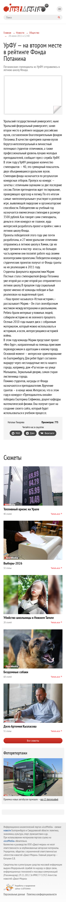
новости (7, 830)
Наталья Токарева (16, 422)
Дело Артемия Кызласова (20, 726)
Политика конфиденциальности (42, 894)
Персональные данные (14, 894)
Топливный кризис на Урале (21, 509)
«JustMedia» (9, 841)
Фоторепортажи (15, 753)
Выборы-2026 (13, 563)
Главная (7, 32)
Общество (34, 32)
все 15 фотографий (49, 799)
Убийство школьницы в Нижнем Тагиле (29, 617)
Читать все (55, 514)
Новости (20, 32)
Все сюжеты (33, 740)
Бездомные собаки (16, 672)
